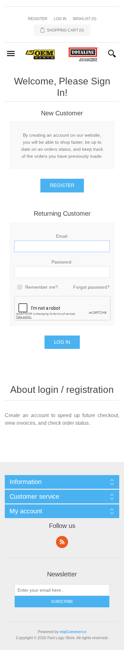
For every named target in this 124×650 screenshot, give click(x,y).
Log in (60, 19)
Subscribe (62, 601)
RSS (62, 542)
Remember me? (41, 287)
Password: (62, 261)
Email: (62, 236)
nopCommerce (72, 632)
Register (37, 19)
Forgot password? (91, 287)
